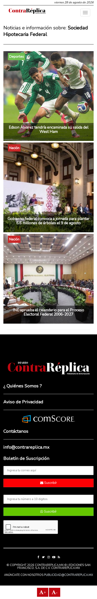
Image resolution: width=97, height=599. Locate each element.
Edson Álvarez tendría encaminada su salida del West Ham (48, 129)
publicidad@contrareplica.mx (68, 575)
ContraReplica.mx (65, 568)
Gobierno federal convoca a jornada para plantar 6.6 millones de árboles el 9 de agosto (49, 221)
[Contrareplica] (27, 11)
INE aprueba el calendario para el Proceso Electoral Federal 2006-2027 (48, 312)
